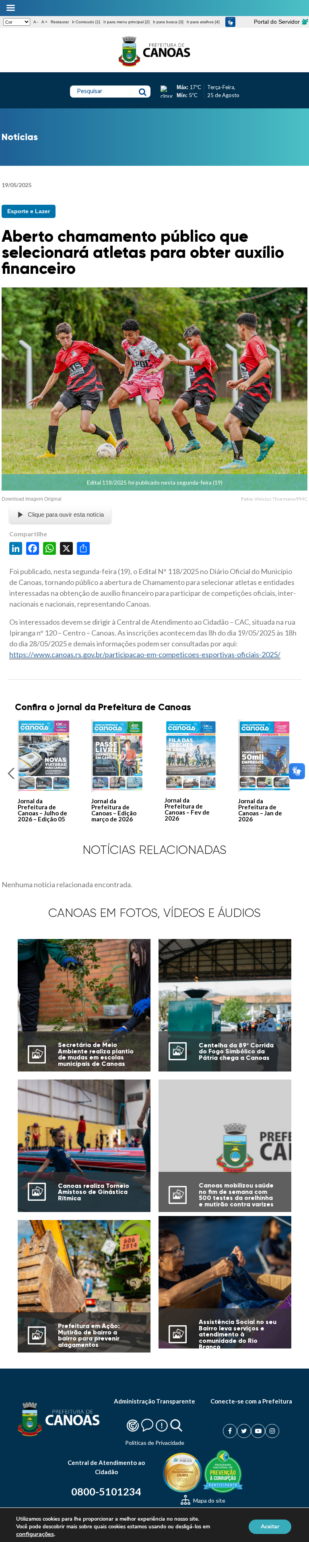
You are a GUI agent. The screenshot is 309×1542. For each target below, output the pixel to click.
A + (44, 22)
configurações (35, 1534)
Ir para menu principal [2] (126, 22)
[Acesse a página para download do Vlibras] (230, 22)
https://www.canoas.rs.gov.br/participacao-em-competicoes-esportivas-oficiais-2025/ (144, 654)
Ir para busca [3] (168, 22)
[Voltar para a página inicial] (154, 66)
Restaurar (60, 22)
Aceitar (270, 1526)
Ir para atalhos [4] (203, 22)
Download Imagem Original (32, 499)
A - (35, 22)
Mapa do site (208, 1500)
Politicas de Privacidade (154, 1442)
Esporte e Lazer (28, 211)
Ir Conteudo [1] (86, 22)
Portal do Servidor (277, 21)
